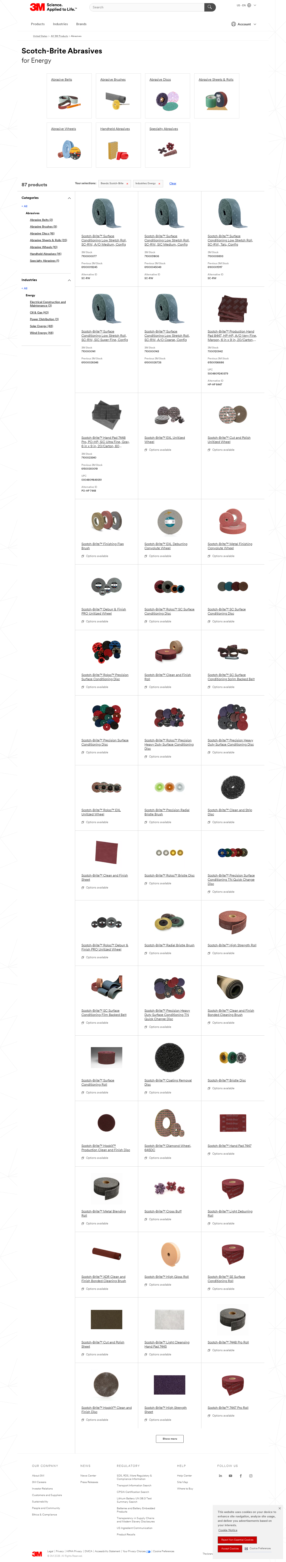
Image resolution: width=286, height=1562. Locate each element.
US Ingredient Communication (134, 1528)
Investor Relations (42, 1488)
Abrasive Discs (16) (42, 233)
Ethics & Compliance (44, 1514)
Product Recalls (126, 1534)
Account (244, 24)
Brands (81, 24)
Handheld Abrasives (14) (45, 254)
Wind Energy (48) (41, 333)
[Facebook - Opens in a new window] (241, 1476)
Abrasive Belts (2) (41, 220)
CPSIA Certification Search (133, 1492)
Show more (170, 1439)
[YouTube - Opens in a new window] (230, 1476)
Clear (172, 183)
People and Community (46, 1508)
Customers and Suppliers (47, 1495)
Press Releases (89, 1482)
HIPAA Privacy (74, 1551)
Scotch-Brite (112, 183)
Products (38, 24)
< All (24, 206)
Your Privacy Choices (134, 1551)
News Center (88, 1475)
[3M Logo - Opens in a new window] (53, 7)
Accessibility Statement (107, 1551)
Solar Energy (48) (41, 326)
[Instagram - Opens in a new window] (251, 1476)
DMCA (88, 1551)
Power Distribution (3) (44, 319)
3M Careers (39, 1482)
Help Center (184, 1475)
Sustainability (40, 1501)
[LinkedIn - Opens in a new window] (220, 1476)
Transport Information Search (134, 1485)
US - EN (241, 5)
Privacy (60, 1551)
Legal (50, 1551)
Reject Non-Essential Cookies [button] (237, 1540)
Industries (60, 24)
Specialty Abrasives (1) (44, 261)
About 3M (38, 1475)
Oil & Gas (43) (39, 312)
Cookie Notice (227, 1530)
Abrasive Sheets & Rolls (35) (48, 240)
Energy (145, 183)
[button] (258, 1548)
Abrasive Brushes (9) (43, 226)
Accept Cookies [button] (230, 1549)
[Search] (210, 7)
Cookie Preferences (163, 1551)
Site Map (182, 1482)
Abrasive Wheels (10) (43, 247)
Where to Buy (185, 1488)
